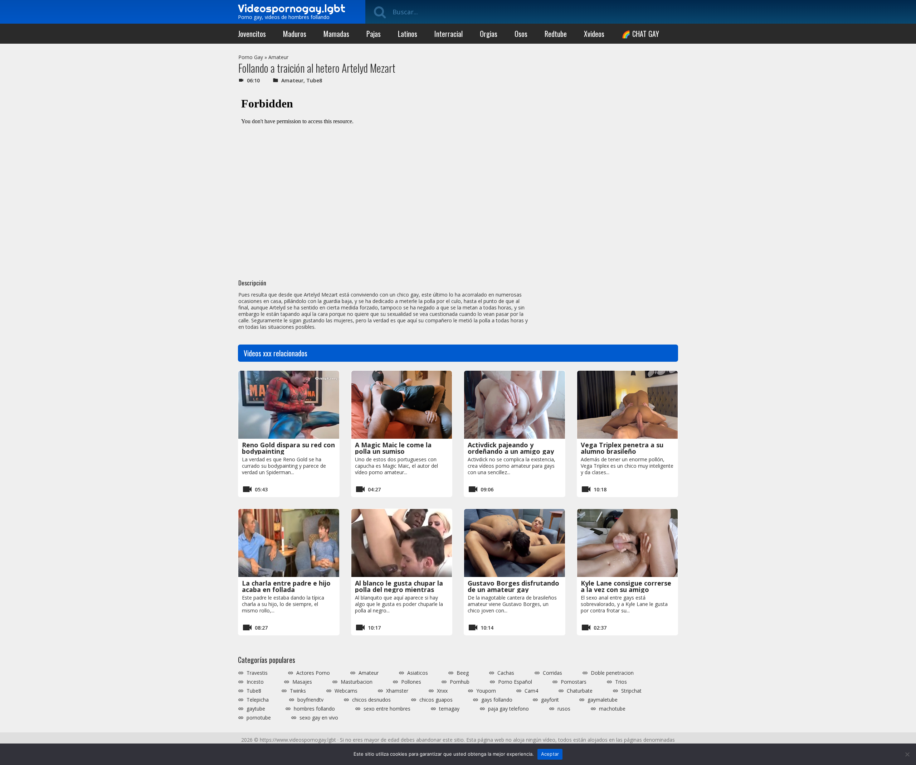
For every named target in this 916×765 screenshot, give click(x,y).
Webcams (346, 691)
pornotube (259, 718)
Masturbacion (356, 682)
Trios (621, 682)
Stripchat (631, 691)
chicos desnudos (371, 700)
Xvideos (594, 33)
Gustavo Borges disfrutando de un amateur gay (513, 586)
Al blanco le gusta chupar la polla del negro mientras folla (399, 589)
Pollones (411, 682)
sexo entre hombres (387, 709)
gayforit (550, 700)
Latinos (407, 33)
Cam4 (531, 691)
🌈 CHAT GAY (640, 33)
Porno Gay (250, 57)
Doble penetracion (612, 673)
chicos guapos (436, 700)
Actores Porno (313, 673)
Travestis (257, 673)
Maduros (294, 33)
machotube (612, 709)
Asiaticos (417, 673)
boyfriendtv (310, 700)
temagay (449, 709)
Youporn (486, 691)
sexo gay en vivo (318, 718)
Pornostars (573, 682)
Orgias (488, 33)
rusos (563, 709)
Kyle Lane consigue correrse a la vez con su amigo (626, 586)
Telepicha (258, 700)
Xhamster (397, 691)
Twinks (298, 691)
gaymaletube (603, 700)
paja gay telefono (508, 709)
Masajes (302, 682)
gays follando (496, 700)
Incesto (255, 682)
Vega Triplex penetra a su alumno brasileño (622, 448)
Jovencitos (252, 33)
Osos (521, 33)
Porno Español (515, 682)
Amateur (278, 57)
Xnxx (442, 691)
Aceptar (550, 754)
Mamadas (336, 33)
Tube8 (314, 80)
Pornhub (459, 682)
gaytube (256, 709)
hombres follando (314, 709)
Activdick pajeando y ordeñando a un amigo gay (511, 448)
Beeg (463, 673)
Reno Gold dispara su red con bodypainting (288, 448)
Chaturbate (580, 691)
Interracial (448, 33)
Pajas (373, 33)
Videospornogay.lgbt (291, 8)
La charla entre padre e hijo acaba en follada (286, 586)
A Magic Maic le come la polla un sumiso (393, 448)
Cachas (505, 673)
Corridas (552, 673)
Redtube (556, 33)
